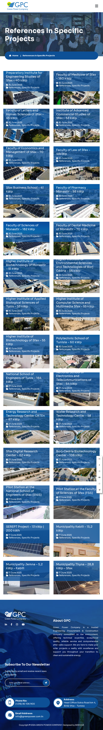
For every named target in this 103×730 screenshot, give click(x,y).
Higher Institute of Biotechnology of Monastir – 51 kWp (26, 265)
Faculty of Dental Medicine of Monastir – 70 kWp (75, 227)
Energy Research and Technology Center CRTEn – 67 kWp (25, 415)
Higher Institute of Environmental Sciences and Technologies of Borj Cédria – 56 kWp (74, 265)
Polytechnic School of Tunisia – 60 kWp (72, 340)
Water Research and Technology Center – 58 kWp (73, 415)
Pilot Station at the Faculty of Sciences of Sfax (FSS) (76, 491)
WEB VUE (79, 725)
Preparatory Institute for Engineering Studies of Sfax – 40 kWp (24, 76)
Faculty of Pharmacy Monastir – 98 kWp (71, 189)
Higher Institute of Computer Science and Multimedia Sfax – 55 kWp (75, 302)
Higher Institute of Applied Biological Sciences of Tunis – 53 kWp (26, 302)
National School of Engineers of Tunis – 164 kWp (23, 378)
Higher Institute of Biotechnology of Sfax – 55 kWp (25, 340)
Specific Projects (30, 87)
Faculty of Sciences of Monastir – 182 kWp (22, 227)
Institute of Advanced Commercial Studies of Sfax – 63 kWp (73, 114)
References (15, 87)
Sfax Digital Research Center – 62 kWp (22, 453)
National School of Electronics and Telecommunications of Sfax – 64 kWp (73, 378)
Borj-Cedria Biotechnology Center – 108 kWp (76, 453)
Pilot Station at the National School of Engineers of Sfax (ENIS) (24, 491)
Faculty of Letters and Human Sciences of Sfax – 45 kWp (25, 114)
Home (15, 55)
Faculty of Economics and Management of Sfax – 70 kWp (25, 152)
